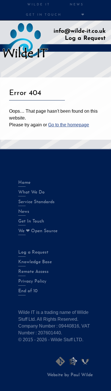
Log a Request (85, 38)
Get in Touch (44, 15)
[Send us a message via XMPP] (85, 361)
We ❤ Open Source (37, 231)
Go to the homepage (68, 124)
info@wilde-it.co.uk (80, 31)
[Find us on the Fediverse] (72, 361)
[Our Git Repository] (60, 361)
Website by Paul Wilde (70, 375)
